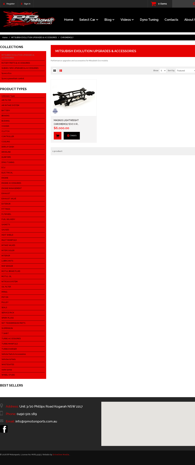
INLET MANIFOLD (9, 240)
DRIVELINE (6, 152)
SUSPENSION (7, 328)
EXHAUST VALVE (9, 199)
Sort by (171, 71)
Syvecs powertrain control (13, 78)
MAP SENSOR (7, 266)
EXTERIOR (6, 204)
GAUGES (5, 230)
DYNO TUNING (8, 162)
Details (73, 135)
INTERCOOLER (8, 250)
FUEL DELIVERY (8, 219)
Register (11, 4)
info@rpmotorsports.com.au (36, 421)
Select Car (87, 19)
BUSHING (6, 121)
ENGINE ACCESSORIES (11, 183)
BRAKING (5, 116)
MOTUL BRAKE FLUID (11, 271)
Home (68, 19)
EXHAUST (6, 193)
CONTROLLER (8, 136)
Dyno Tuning (149, 19)
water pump (7, 370)
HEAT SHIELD (7, 235)
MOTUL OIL (7, 276)
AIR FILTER (6, 100)
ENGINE (5, 178)
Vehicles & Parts (9, 359)
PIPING (4, 292)
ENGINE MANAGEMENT (12, 188)
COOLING (6, 142)
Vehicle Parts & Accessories (14, 354)
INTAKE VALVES (8, 245)
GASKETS (6, 225)
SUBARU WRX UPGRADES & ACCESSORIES (20, 68)
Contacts (171, 19)
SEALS (4, 307)
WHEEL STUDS (8, 375)
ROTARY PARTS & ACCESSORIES (16, 63)
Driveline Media (61, 455)
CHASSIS (5, 126)
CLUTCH (5, 131)
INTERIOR (6, 256)
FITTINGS (6, 209)
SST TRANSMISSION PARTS (13, 323)
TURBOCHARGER (9, 349)
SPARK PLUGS (8, 318)
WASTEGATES (8, 364)
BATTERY (6, 110)
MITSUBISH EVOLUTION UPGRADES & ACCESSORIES (34, 37)
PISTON (5, 297)
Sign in (27, 4)
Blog (108, 19)
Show (155, 71)
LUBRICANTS (7, 261)
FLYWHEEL (6, 214)
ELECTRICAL (7, 173)
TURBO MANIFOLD (10, 344)
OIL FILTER (6, 287)
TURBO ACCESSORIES (11, 339)
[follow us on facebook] (4, 426)
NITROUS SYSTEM (10, 282)
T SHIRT (5, 333)
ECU (3, 167)
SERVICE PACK (8, 313)
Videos (126, 19)
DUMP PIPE (6, 157)
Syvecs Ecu (6, 73)
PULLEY (5, 302)
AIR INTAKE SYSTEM (10, 105)
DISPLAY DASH (8, 147)
